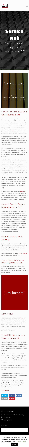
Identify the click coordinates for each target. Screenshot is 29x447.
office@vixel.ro (8, 420)
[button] (27, 5)
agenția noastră (23, 253)
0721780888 (7, 417)
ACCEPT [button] (14, 444)
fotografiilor (23, 191)
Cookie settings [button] (22, 441)
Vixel (13, 131)
